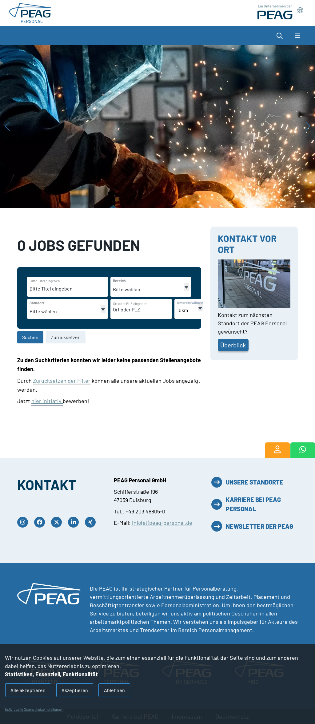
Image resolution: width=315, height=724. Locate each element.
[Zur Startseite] (30, 12)
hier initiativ (47, 401)
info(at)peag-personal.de (162, 522)
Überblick (233, 345)
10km (182, 310)
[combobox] (77, 288)
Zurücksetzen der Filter (61, 380)
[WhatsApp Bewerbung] (303, 450)
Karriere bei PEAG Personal (253, 504)
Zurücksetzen (66, 337)
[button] (278, 36)
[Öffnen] (186, 287)
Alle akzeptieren (28, 690)
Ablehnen (114, 690)
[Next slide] (308, 126)
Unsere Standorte (254, 482)
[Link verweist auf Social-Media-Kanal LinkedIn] (75, 522)
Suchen (30, 337)
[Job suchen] (277, 450)
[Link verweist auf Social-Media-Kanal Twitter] (58, 522)
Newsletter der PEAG (259, 526)
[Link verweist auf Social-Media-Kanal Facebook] (41, 522)
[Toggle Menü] (297, 36)
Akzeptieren (75, 690)
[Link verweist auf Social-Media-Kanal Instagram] (24, 522)
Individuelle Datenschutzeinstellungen (34, 709)
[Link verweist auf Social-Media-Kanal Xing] (92, 522)
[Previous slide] (7, 126)
